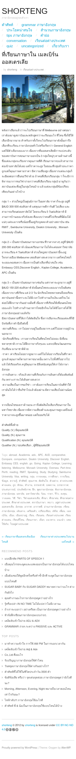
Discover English (59, 459)
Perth (5, 472)
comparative (58, 455)
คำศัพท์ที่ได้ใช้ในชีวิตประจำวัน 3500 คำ (28, 671)
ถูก (14, 485)
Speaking (33, 472)
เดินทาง (21, 511)
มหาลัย (20, 493)
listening (6, 467)
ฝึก (33, 489)
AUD (47, 455)
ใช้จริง (5, 524)
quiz (10, 46)
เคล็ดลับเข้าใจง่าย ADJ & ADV (22, 620)
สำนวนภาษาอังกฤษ (56, 30)
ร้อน (43, 493)
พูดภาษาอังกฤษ (45, 489)
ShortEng (25, 11)
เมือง (11, 515)
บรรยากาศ (62, 485)
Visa (16, 476)
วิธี (13, 498)
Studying (52, 472)
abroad (13, 455)
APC (40, 455)
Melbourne (19, 467)
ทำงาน (28, 485)
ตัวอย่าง (54, 480)
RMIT (23, 472)
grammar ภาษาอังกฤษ (39, 25)
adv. (34, 455)
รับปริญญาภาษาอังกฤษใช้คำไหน (24, 660)
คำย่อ (44, 35)
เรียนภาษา (31, 519)
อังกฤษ (19, 506)
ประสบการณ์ (8, 489)
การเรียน (64, 476)
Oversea (54, 467)
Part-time (65, 467)
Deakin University (38, 459)
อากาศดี (37, 506)
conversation (17, 41)
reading (14, 472)
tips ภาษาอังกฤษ (19, 35)
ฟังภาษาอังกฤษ (63, 489)
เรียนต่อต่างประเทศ (50, 41)
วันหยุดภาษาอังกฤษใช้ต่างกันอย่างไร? (27, 666)
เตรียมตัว (32, 511)
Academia (24, 455)
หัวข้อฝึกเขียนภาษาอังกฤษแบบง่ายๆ (25, 615)
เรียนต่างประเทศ (55, 515)
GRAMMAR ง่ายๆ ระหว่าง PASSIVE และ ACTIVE (33, 626)
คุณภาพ (32, 480)
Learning (67, 463)
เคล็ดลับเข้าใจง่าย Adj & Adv (21, 649)
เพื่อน (62, 511)
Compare (7, 459)
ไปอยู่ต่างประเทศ (19, 524)
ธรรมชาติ (39, 485)
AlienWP (65, 747)
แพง (68, 519)
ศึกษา (45, 498)
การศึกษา (53, 476)
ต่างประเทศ (66, 480)
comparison (20, 459)
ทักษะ (20, 485)
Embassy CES (10, 463)
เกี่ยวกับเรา (60, 46)
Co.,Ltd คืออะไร (14, 654)
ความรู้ (13, 480)
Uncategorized (32, 46)
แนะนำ (61, 519)
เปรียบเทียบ (44, 511)
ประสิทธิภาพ (24, 489)
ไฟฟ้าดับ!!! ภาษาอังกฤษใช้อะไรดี (24, 700)
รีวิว (57, 493)
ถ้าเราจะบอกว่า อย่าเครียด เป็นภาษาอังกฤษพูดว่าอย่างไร (38, 609)
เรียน (31, 515)
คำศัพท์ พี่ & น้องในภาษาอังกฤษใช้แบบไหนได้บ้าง (33, 705)
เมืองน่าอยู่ (21, 515)
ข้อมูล (5, 480)
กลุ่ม (32, 476)
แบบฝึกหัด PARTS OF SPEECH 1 (24, 558)
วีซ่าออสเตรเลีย (31, 498)
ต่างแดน (6, 485)
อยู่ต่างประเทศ (63, 502)
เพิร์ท (55, 511)
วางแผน (6, 498)
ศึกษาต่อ (53, 498)
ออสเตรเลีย (8, 506)
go (31, 463)
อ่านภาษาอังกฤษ (53, 506)
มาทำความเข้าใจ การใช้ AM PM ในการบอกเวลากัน (35, 643)
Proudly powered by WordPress (19, 747)
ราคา (50, 493)
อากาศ (28, 506)
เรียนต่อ (40, 515)
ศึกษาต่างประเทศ (21, 502)
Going (37, 463)
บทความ (50, 485)
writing (24, 476)
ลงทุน (64, 493)
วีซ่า (19, 498)
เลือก (41, 519)
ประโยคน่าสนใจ (19, 30)
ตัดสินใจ (43, 480)
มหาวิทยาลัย (32, 493)
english (24, 463)
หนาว (50, 502)
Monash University (37, 467)
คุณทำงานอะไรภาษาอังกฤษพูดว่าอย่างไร (29, 598)
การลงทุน (41, 476)
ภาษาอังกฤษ (8, 493)
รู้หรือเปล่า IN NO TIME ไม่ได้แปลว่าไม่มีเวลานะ (33, 603)
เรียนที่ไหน (18, 519)
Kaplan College (51, 463)
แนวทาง (50, 519)
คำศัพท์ (7, 25)
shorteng (12, 69)
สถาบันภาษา (39, 502)
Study (43, 472)
